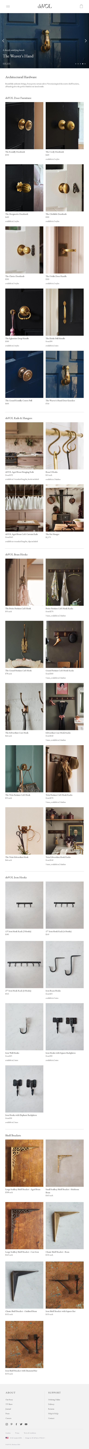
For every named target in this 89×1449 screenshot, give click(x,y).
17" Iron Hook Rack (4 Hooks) (59, 931)
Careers (8, 1418)
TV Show (9, 1404)
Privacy (17, 1433)
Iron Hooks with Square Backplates (60, 1053)
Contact (51, 1418)
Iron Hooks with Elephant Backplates (21, 1115)
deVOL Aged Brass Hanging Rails (19, 472)
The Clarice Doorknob (14, 276)
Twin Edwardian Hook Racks (58, 857)
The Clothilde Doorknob (56, 214)
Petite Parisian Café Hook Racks (59, 608)
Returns (51, 1409)
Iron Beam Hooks (53, 990)
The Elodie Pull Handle (55, 338)
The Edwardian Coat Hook (16, 732)
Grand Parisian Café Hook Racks (60, 670)
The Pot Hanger (52, 534)
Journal (8, 1409)
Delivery (51, 1404)
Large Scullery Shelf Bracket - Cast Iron (22, 1252)
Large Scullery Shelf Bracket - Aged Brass (22, 1189)
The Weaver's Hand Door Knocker (60, 400)
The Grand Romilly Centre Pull (18, 400)
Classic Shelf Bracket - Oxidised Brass (21, 1311)
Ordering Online (54, 1399)
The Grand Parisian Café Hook (18, 670)
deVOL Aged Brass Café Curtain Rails (21, 534)
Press (8, 1413)
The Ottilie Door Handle (56, 276)
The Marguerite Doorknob (16, 214)
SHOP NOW (7, 63)
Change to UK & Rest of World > (35, 1438)
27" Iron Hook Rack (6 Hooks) (18, 990)
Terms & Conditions (30, 1433)
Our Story (9, 1399)
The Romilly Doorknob (15, 151)
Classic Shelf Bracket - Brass (57, 1252)
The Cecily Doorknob (55, 151)
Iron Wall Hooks (12, 1053)
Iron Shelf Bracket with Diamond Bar (21, 1370)
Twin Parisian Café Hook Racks (59, 795)
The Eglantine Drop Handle (17, 338)
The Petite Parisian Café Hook (18, 608)
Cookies (8, 1433)
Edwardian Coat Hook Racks (58, 732)
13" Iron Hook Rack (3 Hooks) (18, 931)
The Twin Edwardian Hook (16, 857)
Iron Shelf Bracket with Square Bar (60, 1311)
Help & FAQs (53, 1413)
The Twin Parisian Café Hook (17, 795)
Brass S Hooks (51, 472)
